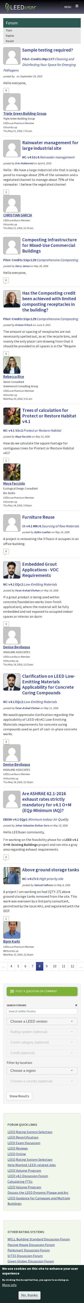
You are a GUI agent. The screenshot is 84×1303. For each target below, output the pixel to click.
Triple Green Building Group (25, 113)
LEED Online (17, 1154)
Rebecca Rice (13, 376)
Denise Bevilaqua (16, 647)
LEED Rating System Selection (30, 1132)
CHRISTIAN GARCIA (17, 215)
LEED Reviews (18, 1148)
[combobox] (42, 1021)
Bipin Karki (11, 941)
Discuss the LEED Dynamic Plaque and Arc (38, 1192)
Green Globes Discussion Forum (31, 1261)
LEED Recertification (23, 1137)
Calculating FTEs (20, 1181)
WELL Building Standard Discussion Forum (39, 1239)
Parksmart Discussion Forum (29, 1250)
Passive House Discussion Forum (31, 1245)
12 (73, 966)
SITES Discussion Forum (25, 1256)
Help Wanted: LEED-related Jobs (32, 1165)
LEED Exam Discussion (24, 1143)
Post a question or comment (36, 991)
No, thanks (29, 1295)
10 (56, 966)
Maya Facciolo (14, 483)
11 (65, 966)
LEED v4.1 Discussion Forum (28, 1176)
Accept (10, 1295)
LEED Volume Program (24, 1170)
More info (9, 1285)
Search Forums (16, 1005)
